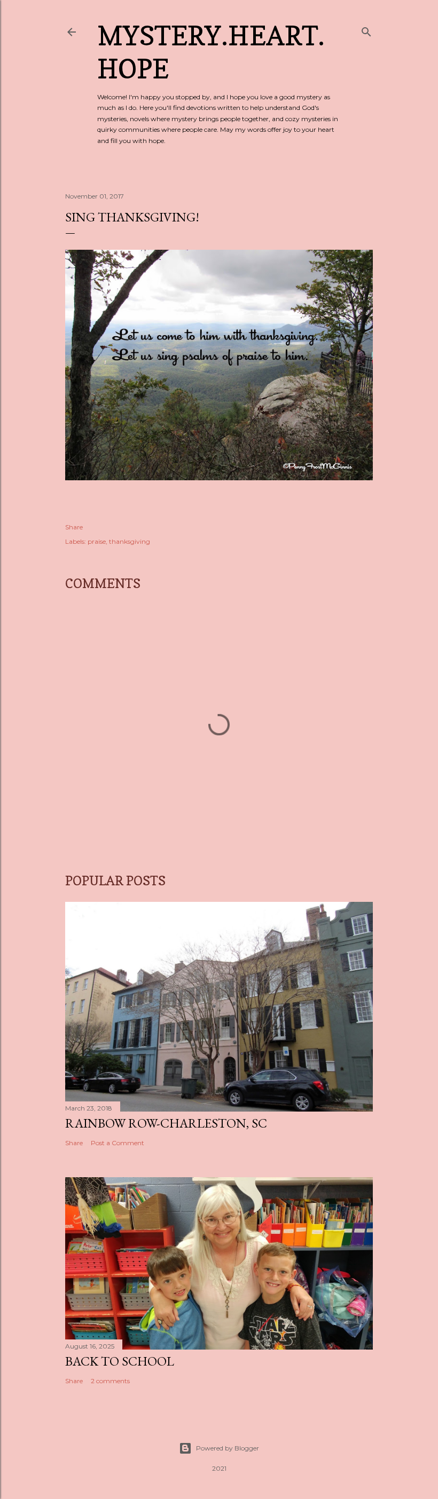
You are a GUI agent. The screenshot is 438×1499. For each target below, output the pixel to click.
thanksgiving (129, 541)
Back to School (119, 1361)
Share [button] (74, 527)
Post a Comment (117, 1143)
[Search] (366, 29)
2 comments (110, 1381)
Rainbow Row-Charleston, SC (166, 1123)
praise (97, 541)
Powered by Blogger (227, 1448)
